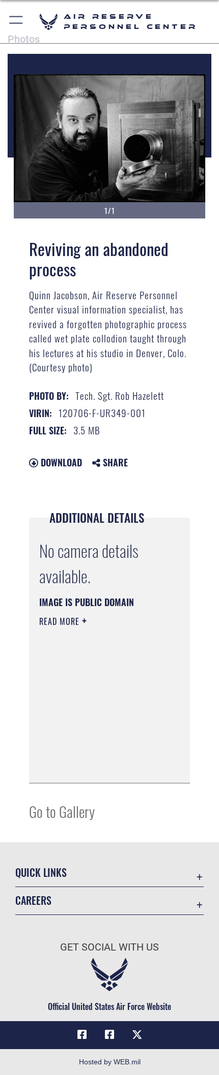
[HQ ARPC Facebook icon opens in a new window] (82, 1034)
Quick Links (41, 872)
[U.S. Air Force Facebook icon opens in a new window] (109, 1034)
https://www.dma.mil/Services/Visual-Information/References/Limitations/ (101, 764)
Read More (60, 621)
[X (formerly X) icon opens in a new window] (137, 1034)
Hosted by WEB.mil (110, 1062)
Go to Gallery (62, 811)
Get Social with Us (109, 947)
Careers (33, 900)
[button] (16, 21)
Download (60, 462)
